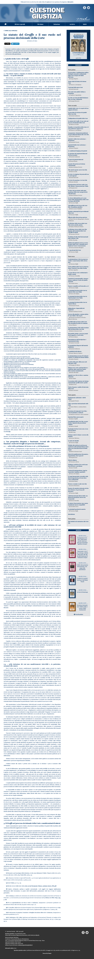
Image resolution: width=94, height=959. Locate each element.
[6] (47, 378)
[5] (18, 275)
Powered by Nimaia (47, 953)
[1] (28, 69)
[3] (60, 118)
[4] (58, 124)
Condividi (16, 43)
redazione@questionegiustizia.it (25, 945)
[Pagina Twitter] (88, 7)
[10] (56, 724)
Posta (8, 43)
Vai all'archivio (79, 614)
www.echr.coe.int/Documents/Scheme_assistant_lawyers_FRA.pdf (39, 886)
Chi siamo (40, 24)
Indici (85, 24)
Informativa (70, 2)
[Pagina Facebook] (84, 7)
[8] (49, 420)
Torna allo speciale (10, 30)
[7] (23, 396)
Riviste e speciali (20, 24)
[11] (11, 861)
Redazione (57, 24)
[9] (9, 431)
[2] (58, 96)
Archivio (72, 24)
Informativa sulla (10, 948)
